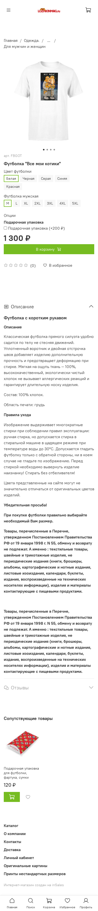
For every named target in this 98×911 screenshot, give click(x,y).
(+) (36, 228)
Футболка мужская (21, 196)
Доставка (12, 849)
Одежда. (31, 40)
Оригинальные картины (25, 865)
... (48, 40)
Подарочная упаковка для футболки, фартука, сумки (21, 773)
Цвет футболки (17, 171)
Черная (28, 178)
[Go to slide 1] (43, 149)
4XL (63, 203)
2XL (37, 203)
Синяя (62, 178)
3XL (50, 203)
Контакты (12, 841)
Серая (46, 178)
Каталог (11, 825)
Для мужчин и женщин (24, 46)
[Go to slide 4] (54, 149)
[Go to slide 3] (51, 149)
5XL (75, 203)
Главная (11, 40)
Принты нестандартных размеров (35, 873)
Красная (13, 186)
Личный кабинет (19, 857)
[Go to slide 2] (47, 149)
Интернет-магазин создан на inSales (34, 885)
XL (26, 203)
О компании (15, 833)
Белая (11, 178)
